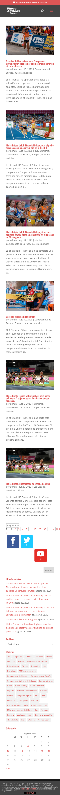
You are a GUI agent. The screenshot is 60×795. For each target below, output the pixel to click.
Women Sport (43, 719)
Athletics (39, 656)
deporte (10, 690)
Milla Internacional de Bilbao (19, 710)
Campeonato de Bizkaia (17, 676)
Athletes (28, 656)
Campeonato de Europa (18, 154)
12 (21, 750)
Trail (23, 719)
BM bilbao (11, 671)
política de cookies (28, 789)
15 (42, 750)
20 (40, 529)
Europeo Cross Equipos (27, 690)
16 (49, 750)
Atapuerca (17, 656)
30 (45, 529)
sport (30, 715)
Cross (9, 685)
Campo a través (46, 681)
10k (36, 150)
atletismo (44, 150)
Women (31, 719)
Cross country (21, 685)
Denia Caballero (37, 685)
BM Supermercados (27, 671)
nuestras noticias (23, 72)
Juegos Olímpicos (24, 695)
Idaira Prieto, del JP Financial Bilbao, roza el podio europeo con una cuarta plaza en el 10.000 (30, 147)
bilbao (21, 661)
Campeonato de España (41, 676)
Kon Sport (11, 700)
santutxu (21, 715)
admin (13, 69)
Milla (26, 705)
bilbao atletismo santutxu (37, 661)
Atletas (49, 656)
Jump (37, 695)
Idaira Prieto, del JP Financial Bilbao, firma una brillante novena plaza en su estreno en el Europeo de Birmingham (30, 234)
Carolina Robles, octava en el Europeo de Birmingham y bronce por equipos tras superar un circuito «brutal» (30, 63)
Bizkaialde (35, 666)
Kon (43, 695)
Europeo (36, 154)
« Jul (8, 768)
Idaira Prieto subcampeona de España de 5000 (28, 484)
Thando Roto (12, 719)
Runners (44, 710)
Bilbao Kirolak (13, 666)
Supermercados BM (43, 715)
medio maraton (13, 705)
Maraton (34, 700)
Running (10, 715)
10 (35, 529)
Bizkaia (25, 666)
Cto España (39, 486)
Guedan (10, 695)
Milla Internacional (39, 705)
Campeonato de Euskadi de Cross (21, 681)
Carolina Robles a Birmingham (20, 316)
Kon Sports (23, 700)
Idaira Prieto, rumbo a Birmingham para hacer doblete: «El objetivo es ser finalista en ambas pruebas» (28, 398)
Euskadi (43, 690)
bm (44, 666)
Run (36, 710)
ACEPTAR (30, 793)
